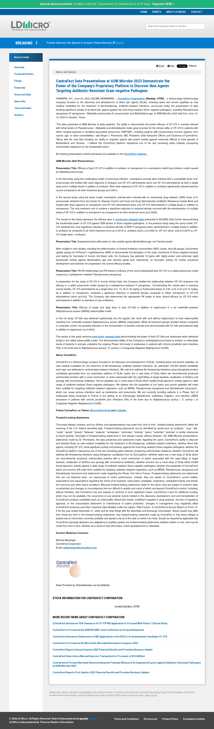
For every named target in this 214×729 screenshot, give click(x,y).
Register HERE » (163, 4)
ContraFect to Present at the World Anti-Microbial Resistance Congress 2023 (95, 643)
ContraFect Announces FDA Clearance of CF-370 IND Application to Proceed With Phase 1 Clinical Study (110, 623)
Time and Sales (22, 108)
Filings (18, 81)
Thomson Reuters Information (56, 722)
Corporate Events (24, 74)
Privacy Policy (170, 719)
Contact (196, 12)
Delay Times (160, 692)
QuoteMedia (85, 692)
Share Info (20, 101)
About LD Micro (176, 12)
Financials (20, 87)
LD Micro (23, 718)
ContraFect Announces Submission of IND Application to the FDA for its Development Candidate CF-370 (110, 636)
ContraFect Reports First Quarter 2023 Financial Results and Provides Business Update (101, 672)
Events (156, 12)
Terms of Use (151, 695)
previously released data (130, 219)
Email (161, 66)
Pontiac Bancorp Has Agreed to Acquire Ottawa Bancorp (80, 42)
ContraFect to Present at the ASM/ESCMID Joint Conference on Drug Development (98, 630)
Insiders (18, 115)
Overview (19, 67)
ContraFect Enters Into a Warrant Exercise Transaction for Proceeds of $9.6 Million (99, 656)
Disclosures (150, 719)
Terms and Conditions (126, 719)
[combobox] (175, 26)
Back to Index (21, 57)
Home (143, 12)
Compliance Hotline (194, 719)
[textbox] (177, 26)
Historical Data (22, 94)
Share (193, 65)
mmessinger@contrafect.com (80, 547)
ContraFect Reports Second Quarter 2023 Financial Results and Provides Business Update (102, 649)
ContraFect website (135, 154)
